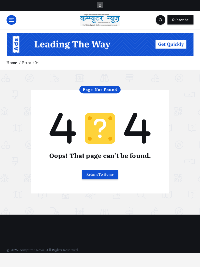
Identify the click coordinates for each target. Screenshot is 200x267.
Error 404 (30, 62)
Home (12, 62)
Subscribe (180, 19)
